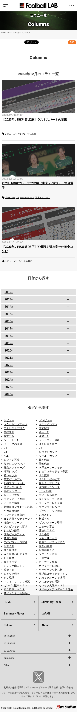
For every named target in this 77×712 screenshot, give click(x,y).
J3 (5, 451)
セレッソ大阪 (11, 495)
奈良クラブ (10, 561)
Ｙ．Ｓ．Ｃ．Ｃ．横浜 (17, 581)
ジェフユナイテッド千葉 (53, 471)
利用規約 (8, 687)
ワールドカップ (48, 455)
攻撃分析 (9, 436)
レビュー (9, 134)
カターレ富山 (47, 526)
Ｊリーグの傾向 (13, 443)
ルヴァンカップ (48, 451)
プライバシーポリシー (36, 687)
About (45, 625)
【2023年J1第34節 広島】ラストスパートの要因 (34, 119)
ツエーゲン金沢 (48, 554)
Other (7, 665)
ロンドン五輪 (11, 459)
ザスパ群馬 (45, 546)
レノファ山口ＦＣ (14, 565)
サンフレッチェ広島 (27, 134)
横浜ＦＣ (44, 518)
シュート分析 (11, 440)
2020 (8, 350)
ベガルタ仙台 (11, 510)
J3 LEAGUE (9, 650)
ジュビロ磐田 (11, 530)
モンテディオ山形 (14, 514)
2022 (8, 365)
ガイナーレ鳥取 (48, 561)
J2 (17, 197)
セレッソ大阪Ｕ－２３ (52, 585)
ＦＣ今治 (44, 534)
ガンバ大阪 (45, 491)
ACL (6, 455)
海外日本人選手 (48, 443)
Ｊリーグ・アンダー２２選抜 (56, 589)
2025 (8, 387)
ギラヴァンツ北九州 (50, 569)
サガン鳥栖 (10, 538)
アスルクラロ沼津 (49, 581)
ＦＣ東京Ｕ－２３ (14, 589)
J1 (15, 134)
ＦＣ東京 (44, 475)
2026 (8, 394)
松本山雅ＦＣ (47, 550)
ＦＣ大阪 (44, 557)
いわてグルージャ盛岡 (52, 577)
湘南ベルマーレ (13, 522)
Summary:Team (51, 601)
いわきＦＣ (45, 514)
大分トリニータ (48, 538)
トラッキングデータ (15, 424)
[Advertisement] (38, 309)
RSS (72, 42)
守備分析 (44, 436)
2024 (8, 379)
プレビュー (10, 197)
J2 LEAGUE (9, 643)
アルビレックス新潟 (15, 526)
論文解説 (44, 428)
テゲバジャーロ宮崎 (15, 542)
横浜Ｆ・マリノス (49, 483)
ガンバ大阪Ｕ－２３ (15, 585)
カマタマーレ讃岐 (49, 565)
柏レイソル (10, 475)
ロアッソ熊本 (11, 573)
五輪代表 (44, 463)
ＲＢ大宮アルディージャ (18, 518)
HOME (3, 32)
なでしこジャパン (14, 463)
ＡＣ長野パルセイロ (15, 554)
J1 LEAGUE (9, 636)
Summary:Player (14, 613)
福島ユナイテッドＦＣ (52, 542)
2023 (8, 372)
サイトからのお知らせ (17, 593)
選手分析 (44, 432)
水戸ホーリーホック (50, 467)
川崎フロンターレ (14, 483)
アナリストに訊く (14, 428)
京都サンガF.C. (12, 491)
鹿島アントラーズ (14, 467)
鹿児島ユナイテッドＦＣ (53, 573)
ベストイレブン (48, 424)
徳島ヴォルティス (14, 534)
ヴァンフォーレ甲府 (50, 522)
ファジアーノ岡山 (14, 499)
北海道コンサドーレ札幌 (18, 506)
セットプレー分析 (49, 440)
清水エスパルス (42, 197)
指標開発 (9, 432)
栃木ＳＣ (9, 546)
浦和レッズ (10, 471)
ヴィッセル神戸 (25, 261)
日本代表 (44, 459)
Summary (9, 658)
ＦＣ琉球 (9, 577)
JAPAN (45, 613)
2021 (8, 358)
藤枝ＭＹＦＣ (47, 530)
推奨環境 (18, 687)
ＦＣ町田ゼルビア (49, 479)
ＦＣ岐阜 (9, 557)
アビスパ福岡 (11, 502)
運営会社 (53, 687)
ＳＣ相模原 (10, 550)
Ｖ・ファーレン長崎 (50, 502)
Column (8, 625)
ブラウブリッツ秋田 (50, 510)
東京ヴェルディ (27, 197)
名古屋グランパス (49, 487)
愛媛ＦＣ (9, 569)
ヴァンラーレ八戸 (49, 506)
